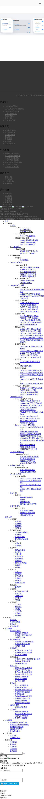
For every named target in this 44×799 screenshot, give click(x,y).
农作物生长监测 (21, 701)
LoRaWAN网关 (11, 106)
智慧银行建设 (20, 646)
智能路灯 (18, 567)
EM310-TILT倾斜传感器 (29, 392)
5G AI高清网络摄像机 (28, 242)
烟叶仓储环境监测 (21, 711)
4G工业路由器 (15, 247)
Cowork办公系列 (16, 397)
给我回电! (14, 783)
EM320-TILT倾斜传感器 (29, 394)
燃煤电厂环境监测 (21, 677)
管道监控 (18, 613)
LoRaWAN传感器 (17, 285)
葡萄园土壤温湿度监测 (23, 690)
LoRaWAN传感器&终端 (14, 109)
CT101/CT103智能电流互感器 (31, 388)
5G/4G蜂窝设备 (11, 114)
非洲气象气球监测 (21, 716)
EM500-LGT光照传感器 (29, 355)
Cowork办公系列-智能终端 (25, 425)
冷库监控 (18, 578)
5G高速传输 (14, 705)
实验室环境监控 (21, 663)
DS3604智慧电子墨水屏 (29, 432)
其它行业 (13, 709)
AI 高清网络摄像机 (27, 510)
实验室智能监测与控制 (13, 162)
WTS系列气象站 (26, 366)
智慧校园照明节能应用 (23, 652)
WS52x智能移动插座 (27, 447)
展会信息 (13, 744)
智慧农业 (18, 543)
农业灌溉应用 (20, 694)
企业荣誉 (8, 196)
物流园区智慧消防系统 (23, 635)
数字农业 (8, 137)
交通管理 (18, 587)
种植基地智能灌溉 (12, 158)
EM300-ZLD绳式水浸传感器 (30, 333)
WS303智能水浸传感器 (28, 325)
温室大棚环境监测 (21, 685)
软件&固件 (9, 179)
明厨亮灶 (18, 552)
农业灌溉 (18, 545)
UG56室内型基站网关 (28, 270)
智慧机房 (18, 528)
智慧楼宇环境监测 (12, 154)
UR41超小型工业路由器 (29, 251)
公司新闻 (8, 202)
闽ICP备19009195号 (8, 219)
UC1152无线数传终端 (28, 463)
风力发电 (18, 611)
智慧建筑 (18, 534)
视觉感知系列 (10, 116)
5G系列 (13, 226)
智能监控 (18, 565)
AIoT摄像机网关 (26, 283)
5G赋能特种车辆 (21, 707)
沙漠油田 (18, 604)
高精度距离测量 (21, 563)
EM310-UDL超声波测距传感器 (31, 370)
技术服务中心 (10, 181)
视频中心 (8, 183)
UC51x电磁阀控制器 (27, 459)
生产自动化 (19, 576)
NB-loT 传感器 (15, 474)
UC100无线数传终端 (27, 461)
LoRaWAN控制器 (12, 112)
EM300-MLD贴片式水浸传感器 (31, 335)
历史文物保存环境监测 (23, 714)
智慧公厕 (18, 554)
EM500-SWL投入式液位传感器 (31, 351)
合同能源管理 (10, 135)
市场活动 (8, 198)
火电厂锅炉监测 (21, 679)
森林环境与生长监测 (22, 698)
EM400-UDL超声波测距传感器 (31, 373)
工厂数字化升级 (11, 164)
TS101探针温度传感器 (28, 305)
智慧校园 (18, 524)
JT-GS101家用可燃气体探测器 (31, 338)
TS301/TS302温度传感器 (29, 303)
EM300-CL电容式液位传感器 (31, 322)
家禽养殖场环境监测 (22, 703)
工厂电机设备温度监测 (23, 672)
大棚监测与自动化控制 (23, 696)
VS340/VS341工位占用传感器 (31, 403)
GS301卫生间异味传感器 (29, 316)
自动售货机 (19, 596)
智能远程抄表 (20, 637)
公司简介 (8, 193)
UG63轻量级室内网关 (28, 272)
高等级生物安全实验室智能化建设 (27, 659)
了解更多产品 (10, 120)
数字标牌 (18, 598)
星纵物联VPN (25, 502)
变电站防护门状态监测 (23, 674)
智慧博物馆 (19, 559)
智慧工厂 (18, 572)
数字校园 (8, 139)
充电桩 (17, 609)
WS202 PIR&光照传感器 (29, 416)
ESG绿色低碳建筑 (21, 532)
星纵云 (22, 500)
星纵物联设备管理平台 (28, 504)
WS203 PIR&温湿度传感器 (30, 418)
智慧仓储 (18, 561)
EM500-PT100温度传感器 (29, 311)
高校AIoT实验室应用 (22, 661)
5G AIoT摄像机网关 (27, 280)
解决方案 (8, 517)
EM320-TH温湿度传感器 (29, 309)
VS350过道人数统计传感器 (30, 401)
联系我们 (8, 200)
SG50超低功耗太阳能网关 (29, 267)
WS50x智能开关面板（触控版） (32, 438)
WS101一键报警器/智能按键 (30, 434)
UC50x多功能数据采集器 (29, 457)
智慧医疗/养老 (20, 550)
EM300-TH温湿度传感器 (29, 307)
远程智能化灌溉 (21, 687)
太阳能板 (18, 607)
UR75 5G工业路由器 (27, 236)
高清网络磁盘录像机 (27, 513)
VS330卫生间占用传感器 (29, 318)
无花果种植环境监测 (22, 692)
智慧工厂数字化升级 (22, 670)
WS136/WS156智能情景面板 (31, 436)
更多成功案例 (15, 731)
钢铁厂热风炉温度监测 (23, 668)
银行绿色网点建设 (21, 539)
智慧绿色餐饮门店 (21, 591)
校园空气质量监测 (12, 160)
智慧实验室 (19, 556)
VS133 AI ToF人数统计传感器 (31, 405)
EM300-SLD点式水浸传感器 (30, 331)
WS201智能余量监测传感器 (30, 320)
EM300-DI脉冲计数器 (28, 390)
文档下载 (8, 177)
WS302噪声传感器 (27, 423)
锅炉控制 (18, 574)
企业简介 (13, 746)
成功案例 (8, 628)
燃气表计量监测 (21, 718)
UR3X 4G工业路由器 (27, 253)
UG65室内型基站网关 (28, 274)
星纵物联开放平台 (26, 497)
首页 (6, 221)
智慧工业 (13, 666)
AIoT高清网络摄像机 (27, 245)
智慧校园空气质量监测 (23, 650)
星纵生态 (8, 118)
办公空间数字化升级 (12, 156)
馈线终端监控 (20, 583)
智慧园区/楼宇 (10, 130)
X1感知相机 (24, 260)
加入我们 (8, 204)
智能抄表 (18, 615)
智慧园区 (18, 521)
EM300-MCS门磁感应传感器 (30, 329)
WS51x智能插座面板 (27, 445)
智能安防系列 (15, 506)
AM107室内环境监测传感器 (30, 294)
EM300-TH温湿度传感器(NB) (31, 478)
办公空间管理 (10, 133)
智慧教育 (18, 526)
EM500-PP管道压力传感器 (30, 353)
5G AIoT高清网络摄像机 (29, 240)
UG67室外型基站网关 (28, 276)
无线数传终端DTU (17, 465)
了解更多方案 (10, 143)
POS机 (17, 600)
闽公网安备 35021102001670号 (28, 219)
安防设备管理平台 (26, 515)
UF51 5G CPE (25, 230)
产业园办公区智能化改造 (24, 642)
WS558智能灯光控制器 (28, 449)
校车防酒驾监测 (21, 655)
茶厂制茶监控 (20, 681)
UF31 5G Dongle (26, 232)
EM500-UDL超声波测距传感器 (31, 384)
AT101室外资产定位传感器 (30, 362)
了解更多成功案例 (12, 167)
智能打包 (18, 580)
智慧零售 (8, 141)
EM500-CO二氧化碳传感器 (30, 357)
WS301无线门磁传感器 (28, 421)
